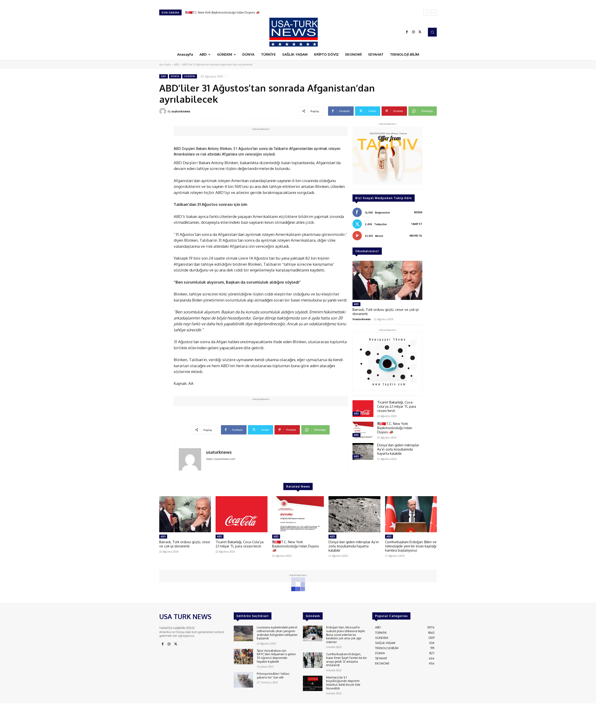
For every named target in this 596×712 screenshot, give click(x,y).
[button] (432, 32)
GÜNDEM (189, 76)
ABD (176, 64)
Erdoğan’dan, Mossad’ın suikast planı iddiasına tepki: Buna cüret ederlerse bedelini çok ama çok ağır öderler (346, 634)
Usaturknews (361, 319)
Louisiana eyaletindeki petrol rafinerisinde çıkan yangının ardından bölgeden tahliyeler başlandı (277, 632)
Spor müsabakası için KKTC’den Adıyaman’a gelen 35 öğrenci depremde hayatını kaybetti (276, 656)
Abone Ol (416, 235)
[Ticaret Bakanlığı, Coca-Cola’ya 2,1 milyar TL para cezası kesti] (362, 408)
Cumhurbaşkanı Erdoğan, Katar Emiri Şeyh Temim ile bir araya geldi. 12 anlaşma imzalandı (346, 659)
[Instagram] (413, 32)
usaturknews (180, 111)
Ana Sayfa (165, 64)
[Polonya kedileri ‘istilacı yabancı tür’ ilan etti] (243, 680)
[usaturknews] (163, 111)
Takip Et (416, 224)
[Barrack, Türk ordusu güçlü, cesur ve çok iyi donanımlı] (387, 280)
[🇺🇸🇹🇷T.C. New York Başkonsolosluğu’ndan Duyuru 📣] (362, 430)
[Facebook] (407, 32)
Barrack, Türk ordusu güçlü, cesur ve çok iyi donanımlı (385, 311)
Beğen (418, 212)
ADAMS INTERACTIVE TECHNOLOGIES (254, 707)
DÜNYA (175, 76)
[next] (434, 12)
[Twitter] (420, 32)
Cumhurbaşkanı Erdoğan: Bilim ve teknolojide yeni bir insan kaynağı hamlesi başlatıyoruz (411, 546)
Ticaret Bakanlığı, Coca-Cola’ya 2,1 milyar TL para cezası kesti (396, 406)
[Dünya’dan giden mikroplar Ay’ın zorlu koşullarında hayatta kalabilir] (362, 451)
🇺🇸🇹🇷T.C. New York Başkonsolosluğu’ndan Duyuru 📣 (394, 427)
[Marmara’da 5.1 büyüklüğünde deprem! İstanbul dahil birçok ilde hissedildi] (312, 683)
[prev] (426, 12)
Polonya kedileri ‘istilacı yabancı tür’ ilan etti (273, 675)
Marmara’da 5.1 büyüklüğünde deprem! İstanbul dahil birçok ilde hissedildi (343, 682)
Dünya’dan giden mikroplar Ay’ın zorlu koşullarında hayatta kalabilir (232, 12)
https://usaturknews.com (220, 459)
